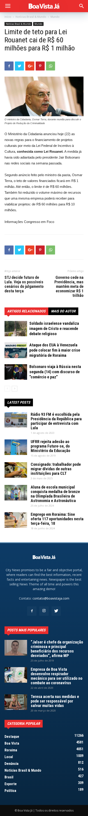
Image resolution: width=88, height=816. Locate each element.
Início (8, 17)
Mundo (55, 17)
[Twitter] (56, 611)
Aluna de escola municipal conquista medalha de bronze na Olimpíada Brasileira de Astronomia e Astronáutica (55, 494)
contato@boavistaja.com (50, 598)
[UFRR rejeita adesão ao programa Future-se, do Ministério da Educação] (16, 447)
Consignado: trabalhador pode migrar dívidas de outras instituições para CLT (56, 469)
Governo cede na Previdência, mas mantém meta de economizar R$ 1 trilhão (68, 286)
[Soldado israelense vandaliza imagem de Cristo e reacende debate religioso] (16, 328)
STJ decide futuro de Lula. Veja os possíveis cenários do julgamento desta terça (24, 284)
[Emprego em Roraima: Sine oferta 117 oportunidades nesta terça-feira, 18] (16, 520)
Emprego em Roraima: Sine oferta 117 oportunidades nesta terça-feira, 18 (57, 519)
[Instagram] (44, 611)
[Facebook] (31, 611)
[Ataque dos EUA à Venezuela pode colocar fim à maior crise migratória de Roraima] (16, 350)
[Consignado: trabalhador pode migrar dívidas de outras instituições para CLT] (16, 470)
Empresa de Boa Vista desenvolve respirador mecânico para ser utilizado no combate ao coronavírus (56, 676)
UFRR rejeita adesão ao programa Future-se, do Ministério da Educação (50, 446)
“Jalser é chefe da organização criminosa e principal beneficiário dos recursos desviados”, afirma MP (57, 649)
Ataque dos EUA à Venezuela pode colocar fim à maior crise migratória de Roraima (54, 350)
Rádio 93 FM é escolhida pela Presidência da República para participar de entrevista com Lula (56, 421)
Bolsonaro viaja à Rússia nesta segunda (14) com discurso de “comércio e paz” (55, 371)
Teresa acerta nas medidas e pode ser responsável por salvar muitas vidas (55, 701)
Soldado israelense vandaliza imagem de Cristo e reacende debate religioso (54, 328)
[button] (81, 6)
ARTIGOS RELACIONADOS (26, 311)
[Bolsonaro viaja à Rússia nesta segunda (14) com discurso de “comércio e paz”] (16, 372)
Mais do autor (63, 311)
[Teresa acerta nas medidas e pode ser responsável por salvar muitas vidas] (16, 702)
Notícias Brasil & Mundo (31, 17)
